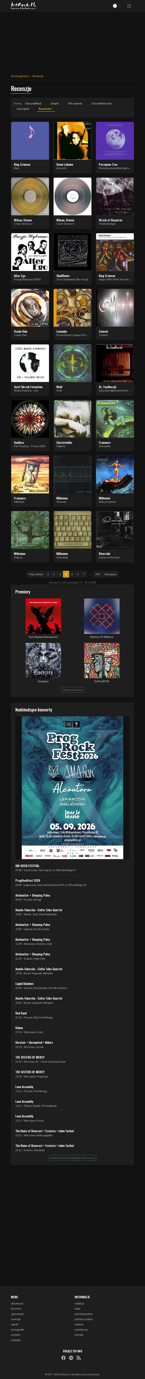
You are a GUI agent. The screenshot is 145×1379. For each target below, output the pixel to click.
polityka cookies (84, 1319)
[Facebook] (63, 1358)
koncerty (16, 1308)
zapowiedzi (17, 1313)
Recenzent (45, 108)
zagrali (14, 1324)
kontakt (79, 1334)
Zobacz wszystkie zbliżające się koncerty (72, 1157)
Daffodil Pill (101, 681)
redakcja (79, 1303)
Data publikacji (33, 103)
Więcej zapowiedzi (73, 689)
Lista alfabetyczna (101, 103)
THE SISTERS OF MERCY (29, 1057)
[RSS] (79, 1358)
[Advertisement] (72, 40)
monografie (17, 1329)
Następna (110, 574)
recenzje (16, 1319)
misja (77, 1308)
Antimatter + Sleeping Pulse (32, 895)
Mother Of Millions (101, 636)
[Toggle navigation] (129, 5)
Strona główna (19, 76)
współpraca (81, 1329)
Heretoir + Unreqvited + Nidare (34, 1042)
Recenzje (37, 76)
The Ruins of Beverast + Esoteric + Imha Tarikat (44, 1130)
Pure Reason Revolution (43, 636)
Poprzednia (36, 574)
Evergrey (43, 681)
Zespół (55, 103)
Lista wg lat (23, 108)
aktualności (17, 1303)
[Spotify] (71, 1358)
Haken (19, 1027)
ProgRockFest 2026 (27, 880)
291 (97, 574)
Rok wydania (75, 103)
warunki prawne (83, 1313)
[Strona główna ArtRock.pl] (23, 5)
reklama (79, 1324)
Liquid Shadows (24, 983)
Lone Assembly (24, 1086)
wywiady (16, 1340)
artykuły (15, 1334)
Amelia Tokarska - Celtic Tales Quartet (38, 909)
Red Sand (21, 1013)
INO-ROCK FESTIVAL (27, 865)
